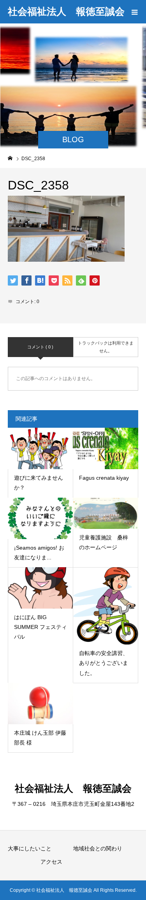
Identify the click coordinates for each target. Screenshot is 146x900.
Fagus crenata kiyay (104, 478)
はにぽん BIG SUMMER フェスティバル (40, 627)
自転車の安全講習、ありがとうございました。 (103, 663)
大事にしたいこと (29, 848)
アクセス (51, 862)
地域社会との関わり (97, 848)
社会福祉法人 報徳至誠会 (66, 11)
